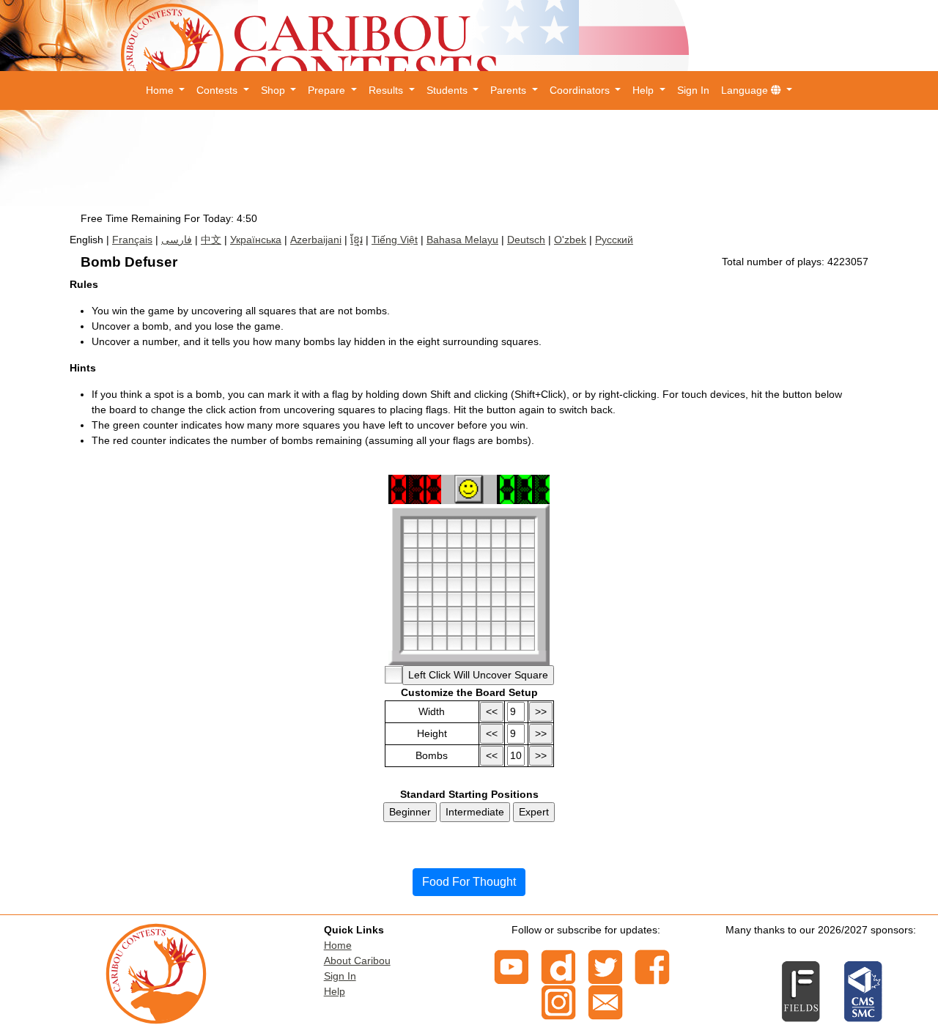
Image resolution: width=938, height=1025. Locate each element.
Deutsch (526, 239)
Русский (614, 239)
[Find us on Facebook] (652, 966)
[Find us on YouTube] (511, 966)
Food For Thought (469, 882)
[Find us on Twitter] (605, 966)
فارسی (176, 239)
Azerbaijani (315, 239)
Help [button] (644, 90)
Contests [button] (218, 90)
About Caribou (357, 960)
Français (132, 239)
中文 (211, 239)
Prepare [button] (328, 90)
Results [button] (387, 90)
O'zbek (570, 239)
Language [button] (746, 90)
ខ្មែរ (356, 239)
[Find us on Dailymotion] (558, 966)
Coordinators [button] (581, 90)
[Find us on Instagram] (558, 1001)
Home (338, 945)
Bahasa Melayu (462, 239)
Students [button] (448, 90)
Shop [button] (274, 90)
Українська (255, 239)
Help (334, 991)
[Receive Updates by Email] (605, 1001)
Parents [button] (509, 90)
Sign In (693, 90)
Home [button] (161, 90)
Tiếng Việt (395, 239)
